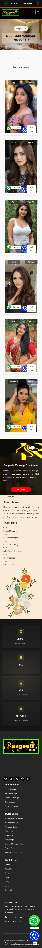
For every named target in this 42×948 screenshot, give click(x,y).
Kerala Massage (11, 793)
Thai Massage (10, 802)
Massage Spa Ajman (12, 822)
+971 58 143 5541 (15, 917)
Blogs (7, 881)
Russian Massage (11, 806)
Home (18, 58)
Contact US (9, 890)
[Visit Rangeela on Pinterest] (17, 778)
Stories (7, 886)
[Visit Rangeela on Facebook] (22, 778)
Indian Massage (11, 789)
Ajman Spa (9, 831)
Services (8, 873)
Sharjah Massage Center (14, 844)
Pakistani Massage (12, 797)
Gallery (8, 877)
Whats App (21, 490)
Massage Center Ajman (14, 818)
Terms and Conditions (13, 852)
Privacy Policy (10, 848)
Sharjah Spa (9, 839)
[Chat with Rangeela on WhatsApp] (28, 778)
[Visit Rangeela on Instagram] (11, 778)
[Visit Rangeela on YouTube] (5, 778)
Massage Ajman (11, 827)
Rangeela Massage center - (17, 940)
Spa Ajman (9, 835)
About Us (8, 869)
